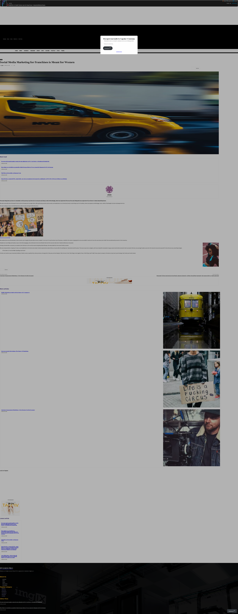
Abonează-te (107, 48)
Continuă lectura (119, 51)
